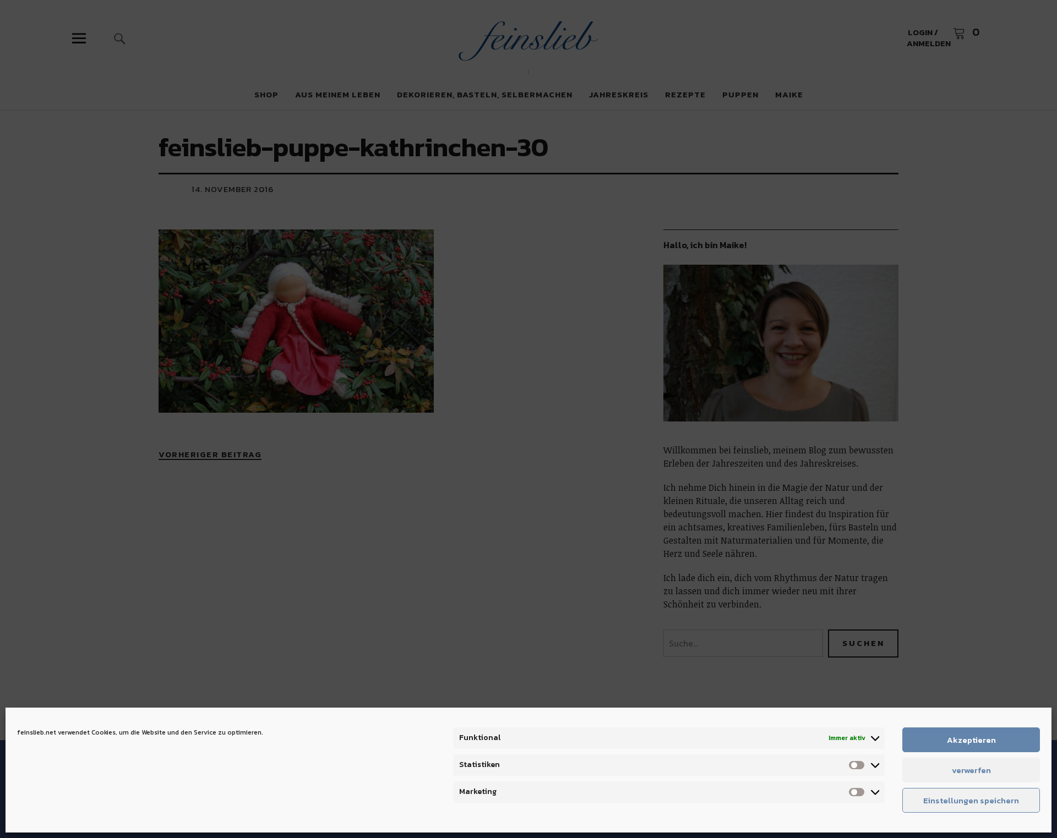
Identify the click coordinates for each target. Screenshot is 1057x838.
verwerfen (971, 770)
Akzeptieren (971, 739)
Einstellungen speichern (971, 800)
